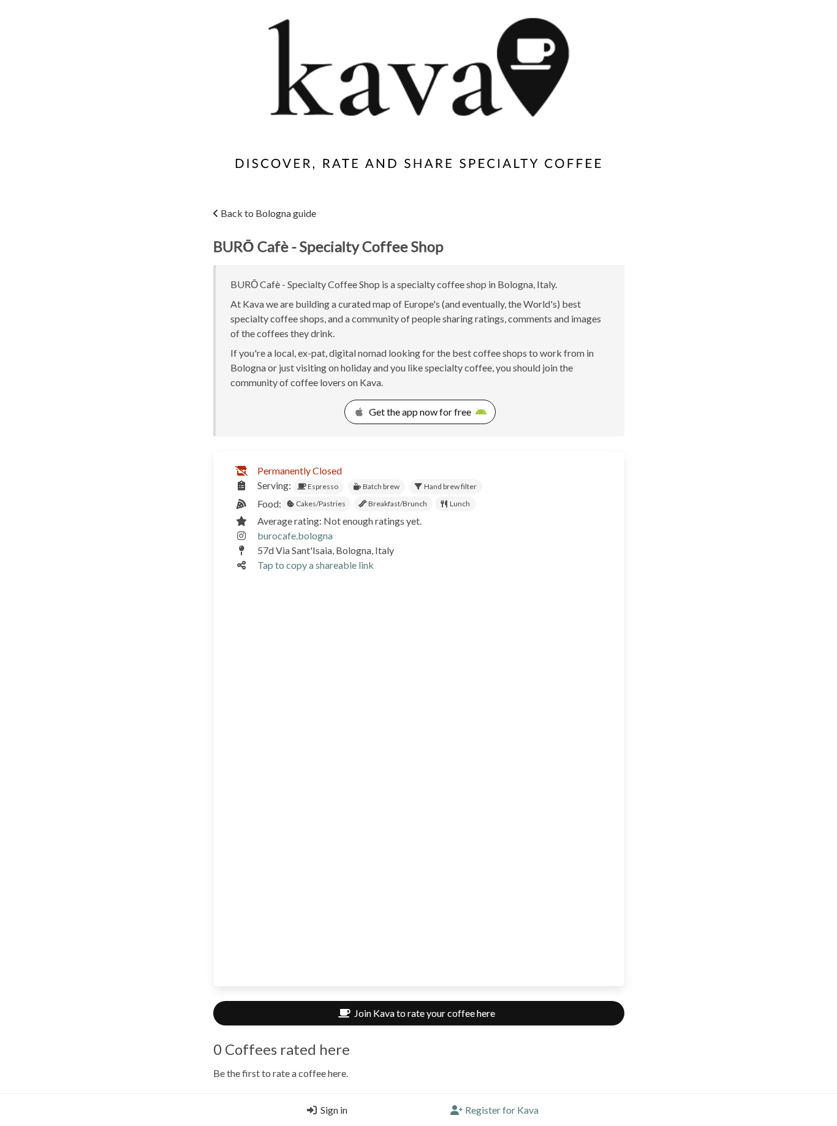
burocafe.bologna (295, 535)
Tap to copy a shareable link (315, 565)
